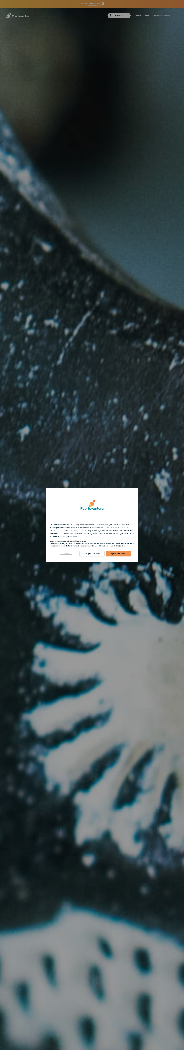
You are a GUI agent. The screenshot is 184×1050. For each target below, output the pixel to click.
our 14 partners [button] (79, 525)
